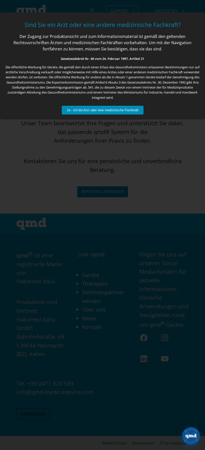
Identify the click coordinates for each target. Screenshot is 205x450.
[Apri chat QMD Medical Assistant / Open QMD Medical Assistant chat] (191, 436)
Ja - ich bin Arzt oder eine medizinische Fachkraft (102, 110)
